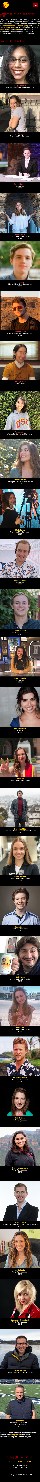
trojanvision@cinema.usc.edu (20, 1461)
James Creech (20, 1222)
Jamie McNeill (20, 630)
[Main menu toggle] (35, 5)
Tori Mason (20, 779)
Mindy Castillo (20, 678)
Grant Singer (20, 927)
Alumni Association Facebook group (14, 25)
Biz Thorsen (20, 1118)
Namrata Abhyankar (20, 1168)
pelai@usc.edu (15, 1435)
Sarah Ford (20, 1027)
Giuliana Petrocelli (20, 877)
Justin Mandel (20, 1370)
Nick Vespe (20, 977)
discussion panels (9, 27)
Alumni (17, 29)
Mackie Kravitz (20, 728)
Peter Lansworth (20, 1078)
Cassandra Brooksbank (20, 1320)
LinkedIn (35, 25)
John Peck (20, 1420)
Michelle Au (20, 530)
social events (5, 29)
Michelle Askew (20, 480)
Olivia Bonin (20, 1270)
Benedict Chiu (20, 829)
